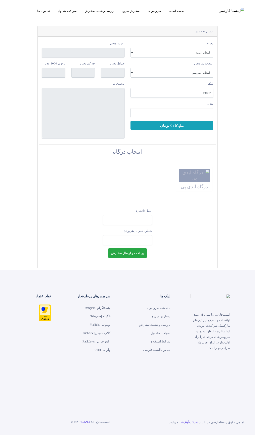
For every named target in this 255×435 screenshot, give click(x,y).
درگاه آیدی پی (194, 186)
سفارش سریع (131, 11)
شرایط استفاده (160, 341)
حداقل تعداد (117, 63)
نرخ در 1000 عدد (55, 63)
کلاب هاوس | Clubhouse (96, 333)
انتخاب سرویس (203, 63)
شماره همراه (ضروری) (138, 230)
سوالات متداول (67, 11)
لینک (210, 83)
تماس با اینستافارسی (156, 349)
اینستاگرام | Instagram (98, 308)
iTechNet (85, 422)
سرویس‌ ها (154, 11)
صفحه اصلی (176, 11)
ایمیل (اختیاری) (143, 210)
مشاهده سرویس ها (157, 308)
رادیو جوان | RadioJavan (96, 341)
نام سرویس (117, 43)
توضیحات (119, 83)
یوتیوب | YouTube (100, 324)
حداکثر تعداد (87, 63)
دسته (210, 43)
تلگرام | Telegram (100, 316)
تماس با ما (43, 11)
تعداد (210, 103)
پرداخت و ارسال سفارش (127, 253)
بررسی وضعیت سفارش (99, 11)
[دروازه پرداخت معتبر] (45, 312)
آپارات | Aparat (102, 349)
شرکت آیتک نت (188, 422)
